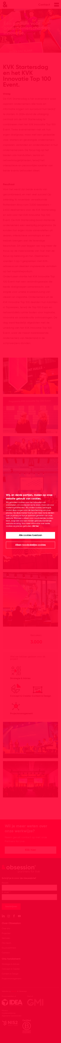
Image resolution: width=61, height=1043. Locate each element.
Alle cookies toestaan (30, 535)
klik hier (35, 526)
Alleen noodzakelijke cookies (30, 545)
